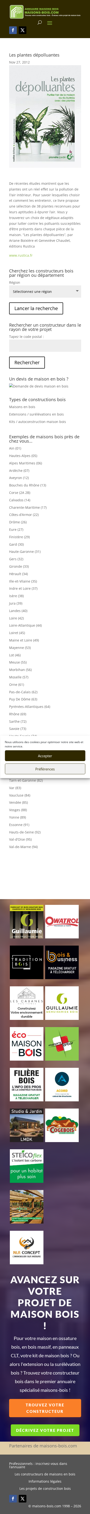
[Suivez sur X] (22, 30)
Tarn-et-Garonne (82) (26, 780)
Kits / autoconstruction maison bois (37, 421)
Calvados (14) (19, 500)
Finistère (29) (19, 537)
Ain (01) (15, 448)
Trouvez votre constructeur (45, 1408)
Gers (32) (16, 559)
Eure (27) (16, 529)
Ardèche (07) (19, 470)
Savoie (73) (17, 728)
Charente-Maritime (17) (28, 507)
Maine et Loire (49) (24, 640)
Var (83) (15, 788)
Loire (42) (16, 618)
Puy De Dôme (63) (23, 699)
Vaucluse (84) (19, 795)
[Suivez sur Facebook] (13, 30)
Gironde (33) (19, 566)
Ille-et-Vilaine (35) (23, 581)
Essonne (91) (19, 824)
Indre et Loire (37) (23, 588)
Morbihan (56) (20, 669)
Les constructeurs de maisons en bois (45, 1474)
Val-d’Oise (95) (20, 839)
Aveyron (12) (19, 477)
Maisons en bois (22, 407)
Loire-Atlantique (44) (25, 625)
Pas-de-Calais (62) (23, 692)
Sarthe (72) (17, 721)
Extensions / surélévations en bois (36, 414)
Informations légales (45, 1482)
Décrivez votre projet (45, 1430)
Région (14, 282)
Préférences (45, 769)
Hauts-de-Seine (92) (25, 832)
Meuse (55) (18, 662)
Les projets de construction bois (45, 1489)
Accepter (45, 755)
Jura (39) (15, 603)
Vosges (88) (18, 810)
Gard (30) (16, 544)
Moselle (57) (18, 677)
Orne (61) (16, 684)
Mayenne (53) (20, 647)
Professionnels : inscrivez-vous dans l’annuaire (38, 1465)
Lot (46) (15, 655)
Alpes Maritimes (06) (25, 463)
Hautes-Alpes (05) (23, 455)
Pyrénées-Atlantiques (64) (29, 706)
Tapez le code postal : (26, 336)
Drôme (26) (18, 522)
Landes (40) (18, 610)
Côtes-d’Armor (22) (24, 514)
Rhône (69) (17, 714)
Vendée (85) (18, 802)
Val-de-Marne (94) (23, 846)
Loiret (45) (17, 632)
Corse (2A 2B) (19, 492)
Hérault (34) (18, 574)
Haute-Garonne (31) (25, 551)
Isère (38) (16, 596)
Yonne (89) (17, 817)
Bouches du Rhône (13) (27, 485)
